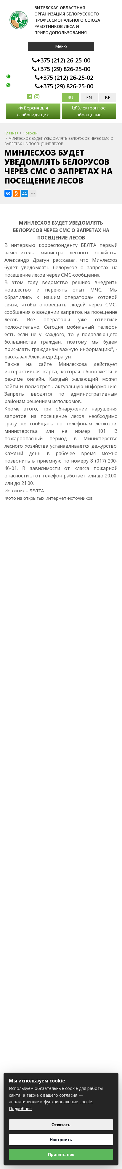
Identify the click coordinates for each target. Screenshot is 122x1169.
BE (107, 97)
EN (89, 97)
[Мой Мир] (24, 193)
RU (70, 97)
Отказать (61, 1124)
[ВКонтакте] (8, 193)
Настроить (61, 1139)
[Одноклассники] (16, 193)
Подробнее (20, 1108)
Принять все (61, 1154)
